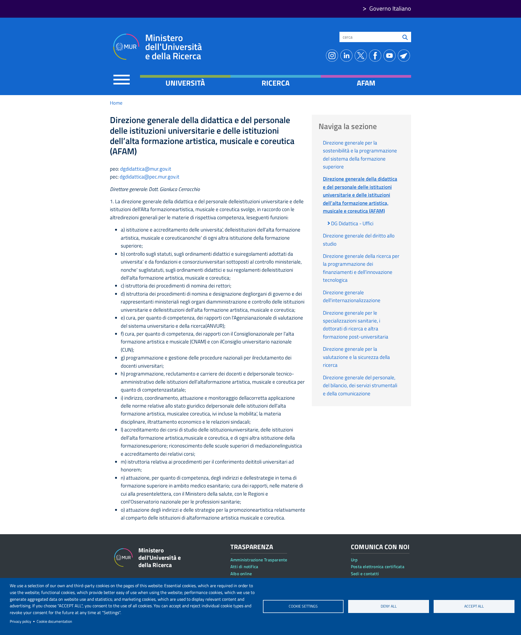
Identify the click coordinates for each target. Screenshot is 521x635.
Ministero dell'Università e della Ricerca (173, 47)
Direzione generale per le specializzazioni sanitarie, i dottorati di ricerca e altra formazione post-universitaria (355, 324)
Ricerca (276, 83)
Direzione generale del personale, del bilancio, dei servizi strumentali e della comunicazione (360, 385)
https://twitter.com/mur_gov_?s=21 (362, 55)
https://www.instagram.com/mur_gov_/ (333, 55)
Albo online (241, 573)
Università (185, 83)
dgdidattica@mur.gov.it (145, 169)
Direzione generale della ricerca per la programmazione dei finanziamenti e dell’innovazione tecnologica (361, 268)
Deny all (389, 606)
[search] (405, 37)
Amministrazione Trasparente (258, 559)
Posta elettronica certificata (377, 566)
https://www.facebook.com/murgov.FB (376, 55)
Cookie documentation (54, 621)
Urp (354, 559)
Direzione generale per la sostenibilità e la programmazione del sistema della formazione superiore (360, 154)
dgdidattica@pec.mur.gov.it (149, 176)
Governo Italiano (390, 8)
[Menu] (121, 79)
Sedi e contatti (365, 573)
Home (116, 103)
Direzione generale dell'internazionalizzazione (351, 296)
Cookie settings (303, 606)
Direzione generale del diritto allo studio (359, 239)
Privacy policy (20, 621)
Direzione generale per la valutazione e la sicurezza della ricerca (356, 357)
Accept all (474, 606)
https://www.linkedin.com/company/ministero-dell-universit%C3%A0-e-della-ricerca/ (347, 55)
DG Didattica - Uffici (352, 223)
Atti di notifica (244, 566)
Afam (366, 83)
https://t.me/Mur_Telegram (405, 55)
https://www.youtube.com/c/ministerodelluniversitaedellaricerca (391, 55)
